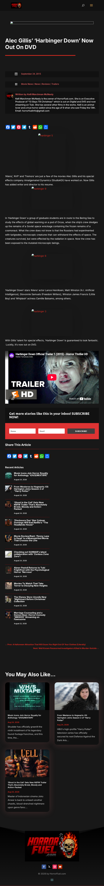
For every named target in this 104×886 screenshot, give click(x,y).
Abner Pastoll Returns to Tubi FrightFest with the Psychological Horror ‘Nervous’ (31, 569)
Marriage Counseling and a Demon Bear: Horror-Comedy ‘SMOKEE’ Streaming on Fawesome (30, 616)
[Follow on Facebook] (44, 867)
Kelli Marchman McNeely (40, 94)
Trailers (55, 84)
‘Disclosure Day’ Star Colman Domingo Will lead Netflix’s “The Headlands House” (31, 522)
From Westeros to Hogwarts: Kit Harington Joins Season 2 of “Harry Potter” (31, 488)
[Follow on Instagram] (55, 867)
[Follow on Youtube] (60, 867)
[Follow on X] (49, 867)
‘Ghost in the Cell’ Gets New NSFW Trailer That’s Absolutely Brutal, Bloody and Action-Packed (30, 505)
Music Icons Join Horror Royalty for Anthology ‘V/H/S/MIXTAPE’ (31, 474)
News (37, 84)
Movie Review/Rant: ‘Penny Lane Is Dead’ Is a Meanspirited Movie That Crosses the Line (31, 538)
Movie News (27, 84)
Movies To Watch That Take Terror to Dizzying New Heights (31, 584)
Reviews (46, 84)
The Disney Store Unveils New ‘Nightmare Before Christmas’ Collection (30, 599)
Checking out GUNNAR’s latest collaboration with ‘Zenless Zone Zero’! (31, 554)
